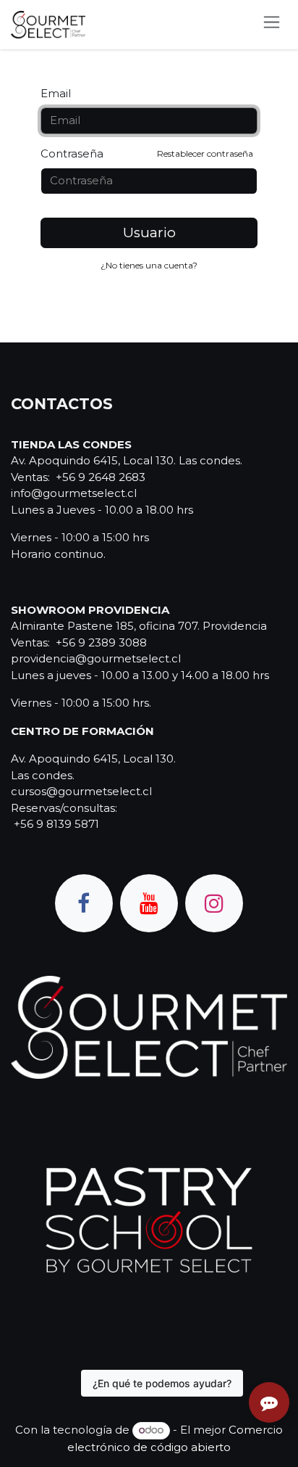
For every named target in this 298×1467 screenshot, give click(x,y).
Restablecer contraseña (205, 153)
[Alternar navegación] (271, 25)
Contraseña (147, 153)
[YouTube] (149, 903)
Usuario (149, 232)
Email (56, 93)
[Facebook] (84, 903)
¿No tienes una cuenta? (149, 265)
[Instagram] (214, 903)
